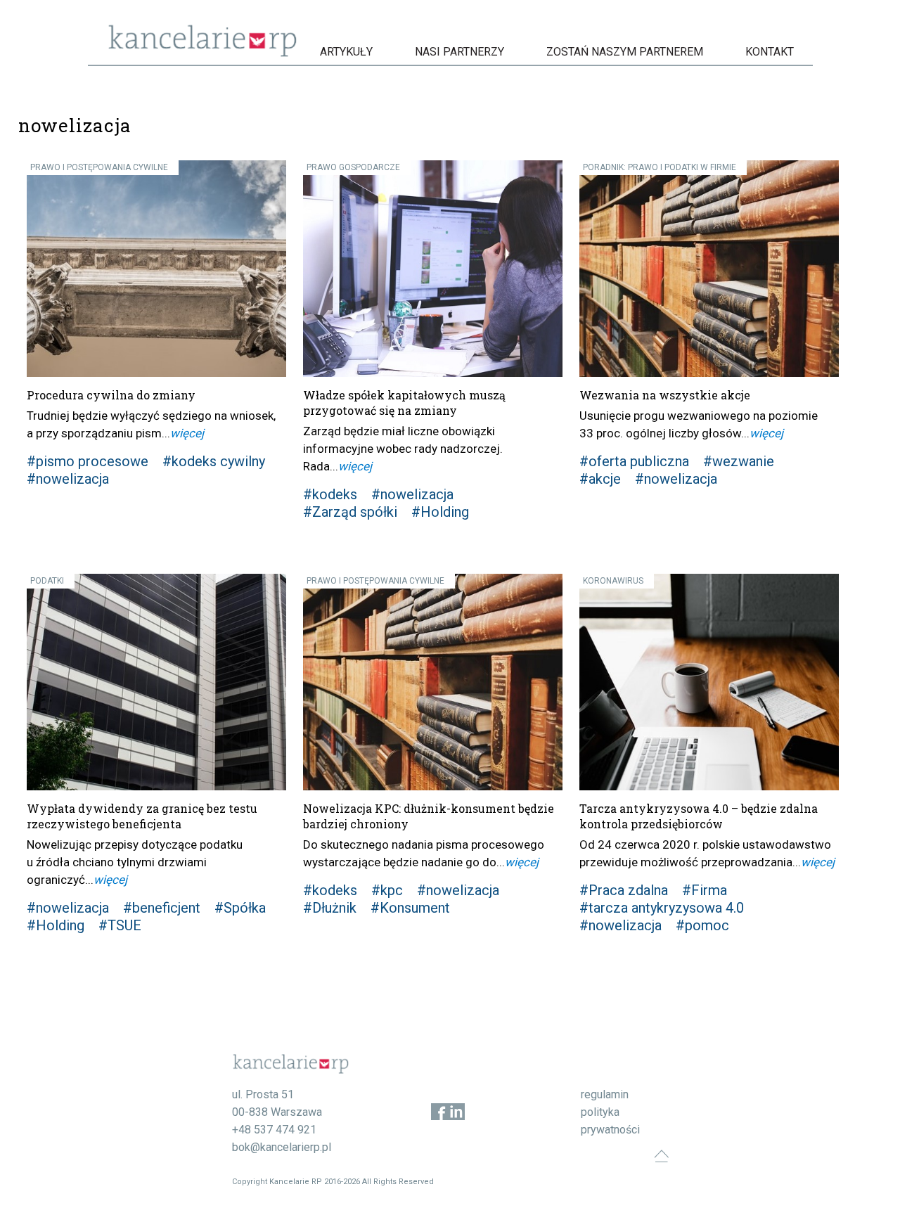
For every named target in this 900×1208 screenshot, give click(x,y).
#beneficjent (161, 907)
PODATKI (47, 581)
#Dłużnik (329, 907)
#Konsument (410, 907)
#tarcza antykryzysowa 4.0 (661, 907)
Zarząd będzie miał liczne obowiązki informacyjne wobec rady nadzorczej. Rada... (403, 448)
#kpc (387, 890)
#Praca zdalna (623, 890)
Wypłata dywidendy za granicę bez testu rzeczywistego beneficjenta (142, 816)
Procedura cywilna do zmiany (111, 394)
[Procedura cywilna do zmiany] (156, 268)
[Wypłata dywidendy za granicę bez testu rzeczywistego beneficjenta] (156, 682)
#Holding (440, 511)
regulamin (605, 1094)
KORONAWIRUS (613, 581)
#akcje (600, 478)
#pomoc (702, 925)
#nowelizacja (68, 478)
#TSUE (119, 925)
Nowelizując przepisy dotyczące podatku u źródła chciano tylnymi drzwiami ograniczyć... (135, 862)
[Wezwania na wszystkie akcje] (709, 268)
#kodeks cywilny (213, 461)
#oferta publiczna (634, 461)
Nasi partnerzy (459, 51)
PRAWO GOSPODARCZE (353, 167)
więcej (187, 433)
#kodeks (330, 494)
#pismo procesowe (87, 461)
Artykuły (346, 51)
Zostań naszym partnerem (624, 51)
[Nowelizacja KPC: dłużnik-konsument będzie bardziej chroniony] (432, 682)
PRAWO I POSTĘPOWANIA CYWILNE (99, 167)
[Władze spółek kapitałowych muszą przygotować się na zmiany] (432, 268)
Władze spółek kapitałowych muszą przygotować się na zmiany (404, 402)
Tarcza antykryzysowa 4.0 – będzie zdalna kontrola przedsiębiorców (698, 816)
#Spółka (240, 907)
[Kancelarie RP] (203, 53)
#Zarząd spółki (350, 511)
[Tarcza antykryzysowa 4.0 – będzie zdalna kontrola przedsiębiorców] (709, 682)
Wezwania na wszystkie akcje (664, 394)
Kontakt (769, 51)
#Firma (704, 890)
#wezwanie (738, 461)
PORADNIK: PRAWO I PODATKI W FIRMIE (659, 167)
